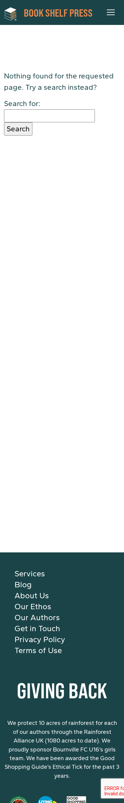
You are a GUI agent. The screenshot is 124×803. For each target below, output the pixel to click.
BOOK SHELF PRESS (58, 12)
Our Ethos (33, 606)
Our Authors (37, 617)
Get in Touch (37, 628)
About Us (32, 595)
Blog (23, 584)
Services (30, 573)
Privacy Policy (40, 639)
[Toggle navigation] (111, 12)
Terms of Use (38, 650)
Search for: (22, 103)
